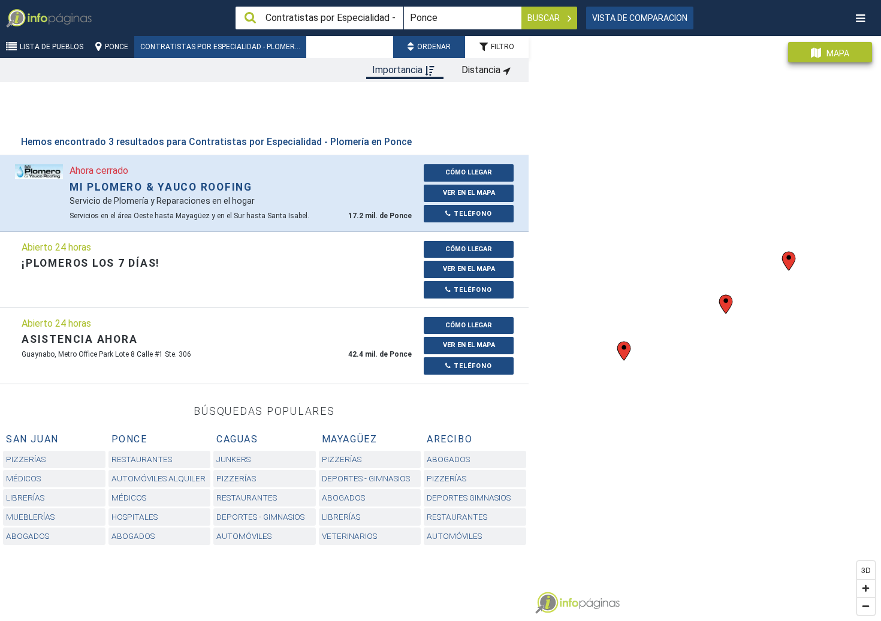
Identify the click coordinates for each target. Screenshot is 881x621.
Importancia (398, 70)
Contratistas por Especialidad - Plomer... (220, 47)
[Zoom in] (866, 588)
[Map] (705, 324)
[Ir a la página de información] (39, 171)
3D (866, 570)
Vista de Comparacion (639, 18)
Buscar (544, 18)
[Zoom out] (866, 606)
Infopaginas (547, 603)
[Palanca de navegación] (860, 18)
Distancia (482, 70)
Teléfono (471, 214)
